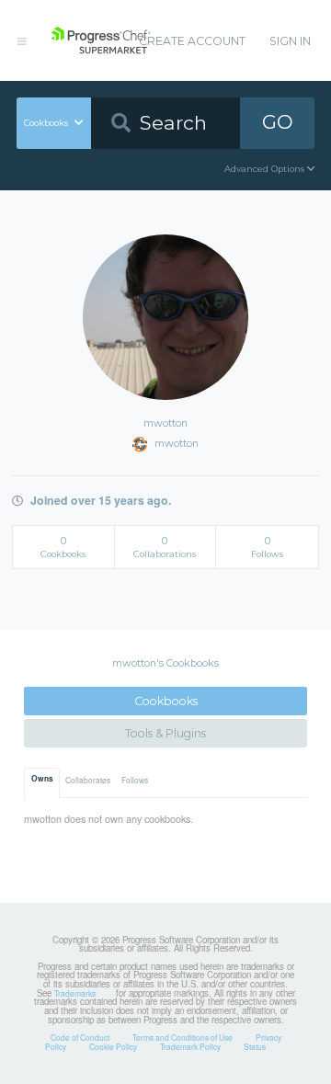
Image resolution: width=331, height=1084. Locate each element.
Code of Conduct (80, 1037)
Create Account (192, 41)
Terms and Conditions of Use (182, 1037)
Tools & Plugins (165, 733)
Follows (134, 779)
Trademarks (75, 992)
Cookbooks (166, 701)
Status (255, 1046)
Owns (42, 778)
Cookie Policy (113, 1046)
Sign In (290, 41)
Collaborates (87, 779)
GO (277, 121)
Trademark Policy (190, 1046)
